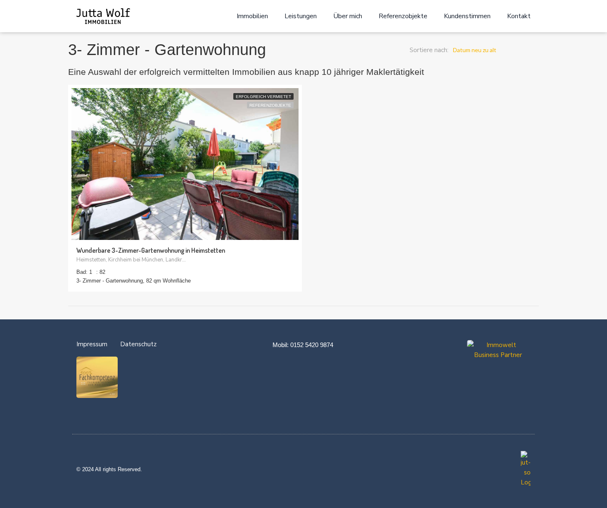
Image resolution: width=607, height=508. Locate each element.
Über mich (347, 16)
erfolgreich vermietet (263, 96)
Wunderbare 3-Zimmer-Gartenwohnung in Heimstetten (150, 250)
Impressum (91, 344)
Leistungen (301, 16)
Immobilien (252, 16)
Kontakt (519, 16)
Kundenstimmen (467, 16)
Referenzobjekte (403, 16)
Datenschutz (138, 344)
